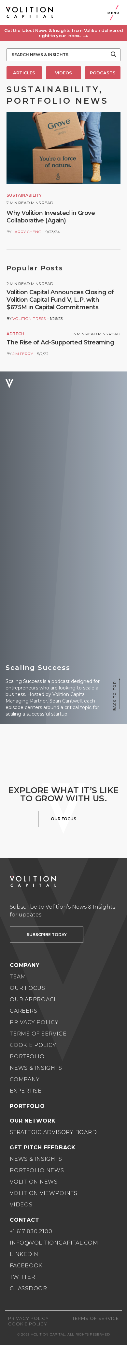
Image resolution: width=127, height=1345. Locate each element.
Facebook (26, 1265)
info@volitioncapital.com (54, 1243)
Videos (21, 1204)
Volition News (34, 1182)
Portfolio (27, 1056)
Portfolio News (37, 1170)
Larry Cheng (26, 231)
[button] (63, 33)
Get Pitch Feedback (43, 1147)
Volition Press (29, 318)
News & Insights (36, 1068)
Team (18, 977)
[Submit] (113, 55)
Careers (23, 1011)
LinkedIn (24, 1254)
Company (24, 1079)
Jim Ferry (22, 353)
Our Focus (27, 988)
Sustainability (24, 195)
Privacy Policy (34, 1022)
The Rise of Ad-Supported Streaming (60, 342)
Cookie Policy (33, 1045)
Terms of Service (38, 1034)
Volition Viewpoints (44, 1193)
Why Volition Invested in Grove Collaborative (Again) (51, 216)
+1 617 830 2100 (31, 1231)
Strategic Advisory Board (53, 1132)
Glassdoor (28, 1288)
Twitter (22, 1277)
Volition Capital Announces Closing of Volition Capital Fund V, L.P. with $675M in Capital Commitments (60, 300)
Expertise (26, 1091)
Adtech (15, 333)
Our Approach (34, 999)
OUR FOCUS (63, 818)
